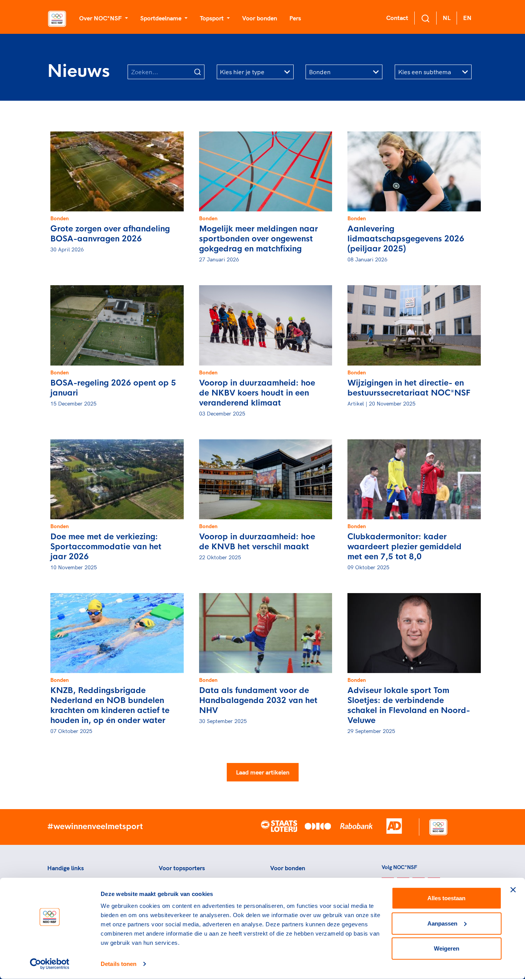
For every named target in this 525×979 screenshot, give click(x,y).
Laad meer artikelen (262, 772)
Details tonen (118, 964)
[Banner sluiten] (513, 890)
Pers (295, 18)
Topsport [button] (212, 18)
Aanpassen (442, 923)
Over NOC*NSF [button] (101, 18)
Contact (397, 18)
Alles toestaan (446, 898)
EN (467, 18)
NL (446, 18)
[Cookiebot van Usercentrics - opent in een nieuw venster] (49, 964)
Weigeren (446, 948)
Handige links (65, 868)
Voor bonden (259, 18)
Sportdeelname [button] (161, 18)
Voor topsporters (182, 868)
